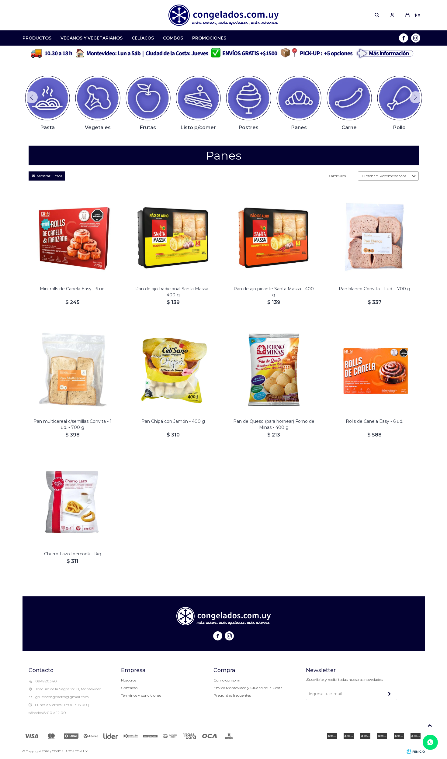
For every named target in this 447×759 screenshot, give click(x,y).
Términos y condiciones (141, 695)
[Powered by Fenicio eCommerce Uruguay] (416, 751)
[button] (377, 15)
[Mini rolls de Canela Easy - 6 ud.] (73, 237)
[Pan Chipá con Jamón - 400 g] (173, 369)
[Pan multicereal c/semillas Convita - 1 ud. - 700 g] (73, 369)
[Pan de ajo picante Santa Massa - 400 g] (274, 237)
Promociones (209, 38)
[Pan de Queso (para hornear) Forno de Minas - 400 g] (274, 369)
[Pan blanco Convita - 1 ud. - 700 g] (374, 237)
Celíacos (143, 38)
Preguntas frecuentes (232, 695)
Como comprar (227, 680)
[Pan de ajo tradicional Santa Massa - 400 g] (173, 237)
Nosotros (128, 680)
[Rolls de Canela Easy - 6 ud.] (374, 369)
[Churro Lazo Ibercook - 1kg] (73, 502)
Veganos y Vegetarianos (92, 38)
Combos (173, 38)
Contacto (129, 687)
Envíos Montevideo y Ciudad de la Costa (247, 687)
